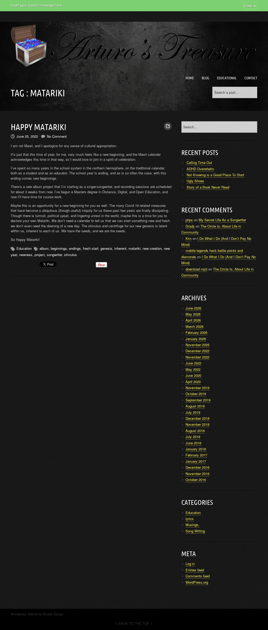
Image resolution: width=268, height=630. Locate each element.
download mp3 (196, 269)
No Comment (57, 136)
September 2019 (198, 399)
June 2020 (193, 375)
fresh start (90, 248)
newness (25, 254)
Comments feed (198, 575)
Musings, (192, 524)
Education (24, 248)
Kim (189, 238)
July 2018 (193, 436)
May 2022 (193, 369)
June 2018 (193, 442)
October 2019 (196, 393)
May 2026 (193, 314)
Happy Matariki (38, 127)
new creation (152, 248)
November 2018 (197, 424)
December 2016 (197, 467)
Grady (190, 226)
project (40, 254)
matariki (135, 248)
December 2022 (197, 350)
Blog (205, 78)
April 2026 (193, 320)
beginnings (59, 248)
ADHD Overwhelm (200, 168)
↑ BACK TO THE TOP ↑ (134, 623)
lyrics (190, 518)
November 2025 (197, 344)
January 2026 (196, 338)
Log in (190, 563)
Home (190, 78)
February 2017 (196, 454)
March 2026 (194, 326)
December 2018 (197, 418)
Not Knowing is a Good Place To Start (215, 174)
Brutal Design (53, 613)
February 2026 (196, 332)
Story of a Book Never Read (208, 187)
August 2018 (195, 430)
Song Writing (195, 530)
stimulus (70, 254)
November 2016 (197, 473)
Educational (227, 78)
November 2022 (197, 357)
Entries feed (195, 569)
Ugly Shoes (195, 180)
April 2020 (193, 381)
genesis (106, 248)
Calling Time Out (199, 162)
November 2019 (197, 387)
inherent (120, 248)
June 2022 (193, 363)
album (44, 248)
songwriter (54, 254)
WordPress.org (197, 582)
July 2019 (193, 412)
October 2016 (196, 479)
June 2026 (193, 308)
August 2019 (195, 406)
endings (75, 248)
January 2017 (196, 461)
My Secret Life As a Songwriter (222, 219)
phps (189, 219)
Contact (250, 78)
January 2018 (196, 448)
